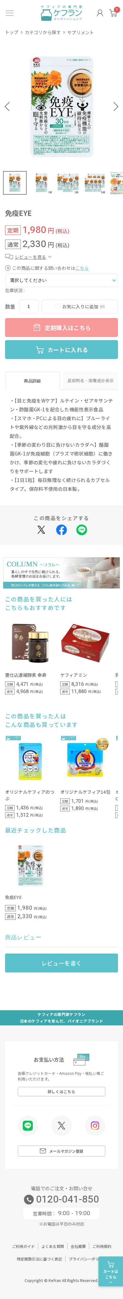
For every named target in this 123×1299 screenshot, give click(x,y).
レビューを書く (61, 963)
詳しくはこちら (61, 1091)
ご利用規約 (101, 1246)
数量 (10, 306)
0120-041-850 (67, 1200)
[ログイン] (100, 13)
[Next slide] (116, 106)
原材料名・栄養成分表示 (90, 380)
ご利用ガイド (23, 1246)
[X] (62, 1126)
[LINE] (28, 1126)
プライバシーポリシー (88, 1258)
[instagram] (95, 1126)
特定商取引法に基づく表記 (39, 1258)
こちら (82, 268)
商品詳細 (32, 381)
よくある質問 (52, 1246)
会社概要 (78, 1246)
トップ (12, 32)
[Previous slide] (7, 106)
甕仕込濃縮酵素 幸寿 (26, 675)
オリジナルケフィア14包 (85, 792)
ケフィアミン (73, 675)
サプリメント (80, 32)
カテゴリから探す (43, 32)
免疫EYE (13, 897)
